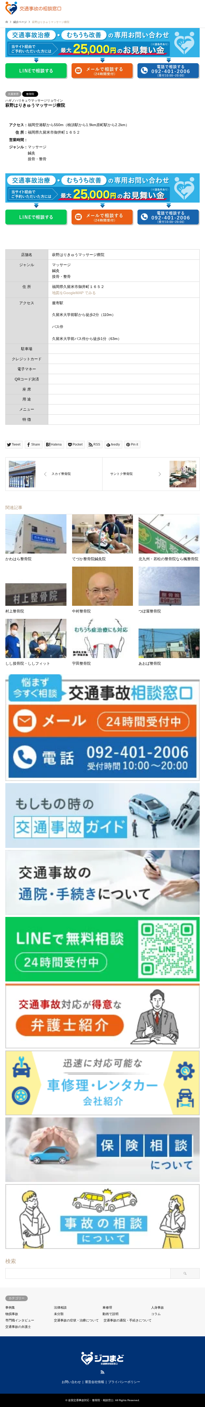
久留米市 (13, 94)
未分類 (59, 1314)
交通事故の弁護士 (18, 1327)
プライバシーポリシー (124, 1382)
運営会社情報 (94, 1382)
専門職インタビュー (19, 1320)
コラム (156, 1314)
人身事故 (157, 1307)
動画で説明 (110, 1314)
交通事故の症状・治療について (76, 1320)
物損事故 (11, 1314)
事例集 (10, 1307)
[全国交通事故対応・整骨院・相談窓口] (33, 8)
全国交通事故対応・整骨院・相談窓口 (90, 1400)
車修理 (107, 1307)
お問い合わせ (71, 1382)
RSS (102, 1372)
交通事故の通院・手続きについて (128, 1320)
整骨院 (30, 94)
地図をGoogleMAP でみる (74, 293)
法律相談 (60, 1307)
